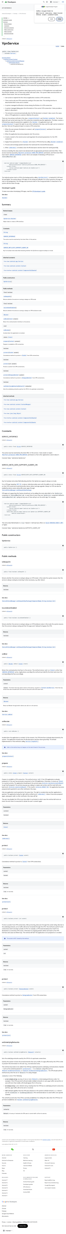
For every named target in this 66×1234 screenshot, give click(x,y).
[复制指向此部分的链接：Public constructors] (22, 535)
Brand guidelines (17, 1222)
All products (5, 1216)
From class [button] (13, 261)
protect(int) (6, 902)
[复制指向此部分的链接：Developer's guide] (17, 188)
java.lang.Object (6, 57)
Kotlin (57, 46)
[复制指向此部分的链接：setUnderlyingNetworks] (21, 1042)
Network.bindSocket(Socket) (11, 1070)
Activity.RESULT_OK (42, 787)
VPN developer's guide (38, 191)
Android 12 (4, 1193)
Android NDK (26, 1192)
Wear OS (47, 1160)
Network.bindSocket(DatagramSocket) (35, 1070)
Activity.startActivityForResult (52, 783)
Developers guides (28, 1184)
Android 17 (4, 1180)
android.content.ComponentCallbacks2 (24, 270)
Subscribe (22, 1226)
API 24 (19, 484)
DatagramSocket (14, 375)
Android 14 (5, 1188)
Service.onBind (7, 714)
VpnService (7, 281)
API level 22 (9, 1045)
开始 (59, 19)
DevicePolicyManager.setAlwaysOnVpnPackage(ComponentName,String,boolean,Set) (28, 601)
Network (34, 1079)
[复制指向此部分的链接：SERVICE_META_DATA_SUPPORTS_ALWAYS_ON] (39, 465)
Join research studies (50, 1188)
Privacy (25, 1168)
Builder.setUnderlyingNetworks (27, 1100)
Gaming (25, 1158)
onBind (6, 319)
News (3, 1168)
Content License (47, 1139)
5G (24, 1170)
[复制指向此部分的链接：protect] (9, 846)
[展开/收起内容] (9, 18)
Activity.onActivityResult (17, 787)
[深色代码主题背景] (63, 161)
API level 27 (9, 468)
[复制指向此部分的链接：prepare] (9, 763)
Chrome (4, 1208)
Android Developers (6, 13)
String (6, 232)
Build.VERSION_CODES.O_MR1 (54, 523)
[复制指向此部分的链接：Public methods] (18, 556)
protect (6, 352)
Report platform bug (50, 1180)
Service (12, 53)
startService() (43, 177)
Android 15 (4, 1185)
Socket (11, 352)
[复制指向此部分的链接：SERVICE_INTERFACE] (19, 437)
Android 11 (4, 1195)
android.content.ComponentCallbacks (24, 422)
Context (11, 341)
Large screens (48, 1158)
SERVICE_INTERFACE (15, 155)
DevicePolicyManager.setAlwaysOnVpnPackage (16, 490)
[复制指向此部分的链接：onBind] (8, 654)
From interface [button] (20, 270)
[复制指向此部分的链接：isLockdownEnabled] (18, 608)
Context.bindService (47, 688)
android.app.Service (14, 62)
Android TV (47, 1168)
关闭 (51, 19)
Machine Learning (27, 1160)
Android (4, 1158)
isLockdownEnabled (9, 307)
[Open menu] (2, 2)
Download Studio (27, 1189)
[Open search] (44, 2)
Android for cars (49, 1165)
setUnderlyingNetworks (11, 386)
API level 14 (9, 38)
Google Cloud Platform (8, 1213)
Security (4, 1163)
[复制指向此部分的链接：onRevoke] (11, 722)
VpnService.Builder (10, 218)
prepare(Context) (34, 118)
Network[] (22, 386)
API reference (7, 8)
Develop (15, 13)
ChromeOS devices (50, 1163)
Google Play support (50, 1185)
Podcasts (4, 1173)
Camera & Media (27, 1165)
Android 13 (4, 1190)
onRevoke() (12, 147)
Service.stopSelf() (32, 741)
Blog (3, 1170)
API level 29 (9, 565)
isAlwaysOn (7, 296)
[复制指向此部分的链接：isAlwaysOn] (12, 562)
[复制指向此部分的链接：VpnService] (12, 541)
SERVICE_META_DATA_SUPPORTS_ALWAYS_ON (16, 247)
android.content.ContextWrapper (15, 61)
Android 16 (5, 1182)
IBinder (6, 315)
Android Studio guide (28, 1181)
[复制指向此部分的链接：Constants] (13, 431)
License (9, 1222)
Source (4, 1165)
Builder (35, 122)
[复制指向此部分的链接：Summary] (12, 205)
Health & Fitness (27, 1163)
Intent (11, 319)
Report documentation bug (52, 1182)
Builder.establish (49, 118)
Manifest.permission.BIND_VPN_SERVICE (31, 153)
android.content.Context (10, 59)
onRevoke (6, 330)
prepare (6, 341)
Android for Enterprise (7, 1160)
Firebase (4, 1211)
